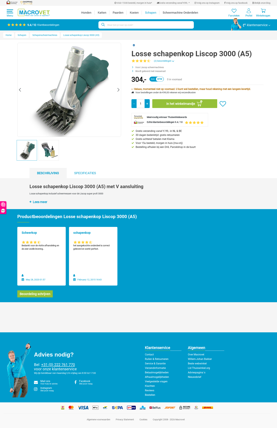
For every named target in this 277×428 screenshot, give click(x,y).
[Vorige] (19, 90)
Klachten (150, 385)
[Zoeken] (102, 25)
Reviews (149, 390)
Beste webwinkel (197, 363)
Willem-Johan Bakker (200, 359)
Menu (10, 15)
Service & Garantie (155, 363)
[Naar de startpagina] (34, 12)
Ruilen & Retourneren (156, 359)
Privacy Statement (125, 419)
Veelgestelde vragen (156, 381)
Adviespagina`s (196, 372)
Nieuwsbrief (194, 376)
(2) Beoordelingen (163, 61)
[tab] (48, 173)
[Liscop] (133, 45)
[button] (250, 25)
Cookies (143, 419)
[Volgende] (118, 90)
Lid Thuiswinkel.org (199, 368)
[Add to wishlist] (223, 104)
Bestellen (150, 394)
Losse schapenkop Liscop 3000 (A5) (81, 35)
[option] (28, 151)
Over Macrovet (196, 354)
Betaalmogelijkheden (157, 372)
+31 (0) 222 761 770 (58, 364)
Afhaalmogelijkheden (157, 376)
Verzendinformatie (155, 368)
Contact (149, 354)
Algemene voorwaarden (98, 419)
